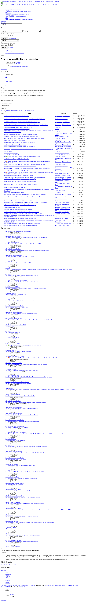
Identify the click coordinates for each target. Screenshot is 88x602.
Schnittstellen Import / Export (62, 153)
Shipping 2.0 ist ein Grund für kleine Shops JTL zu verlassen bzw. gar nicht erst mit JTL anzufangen (28, 149)
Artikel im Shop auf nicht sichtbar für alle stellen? (16, 116)
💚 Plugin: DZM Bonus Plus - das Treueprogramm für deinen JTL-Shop (22, 156)
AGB (7, 577)
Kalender (10, 564)
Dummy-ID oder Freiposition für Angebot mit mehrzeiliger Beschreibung (22, 223)
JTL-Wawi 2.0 (58, 131)
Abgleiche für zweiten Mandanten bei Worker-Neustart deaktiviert (20, 166)
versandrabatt (17, 66)
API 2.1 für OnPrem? (9, 221)
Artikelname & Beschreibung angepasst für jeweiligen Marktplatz (20, 218)
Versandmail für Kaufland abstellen (12, 154)
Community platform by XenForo (15, 585)
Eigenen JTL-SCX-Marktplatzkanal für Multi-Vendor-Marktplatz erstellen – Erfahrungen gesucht (27, 168)
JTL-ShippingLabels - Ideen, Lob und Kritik (16, 324)
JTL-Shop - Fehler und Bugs (61, 119)
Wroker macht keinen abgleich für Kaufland (14, 192)
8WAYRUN (22, 586)
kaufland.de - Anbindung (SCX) (62, 154)
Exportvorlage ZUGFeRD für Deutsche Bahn (14, 140)
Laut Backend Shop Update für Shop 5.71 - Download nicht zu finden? (21, 212)
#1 (6, 85)
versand (12, 66)
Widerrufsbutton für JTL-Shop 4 (12, 207)
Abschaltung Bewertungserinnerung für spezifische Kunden (18, 175)
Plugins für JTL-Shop (60, 138)
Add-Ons (33, 585)
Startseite (3, 564)
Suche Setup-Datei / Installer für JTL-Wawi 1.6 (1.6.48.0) (18, 127)
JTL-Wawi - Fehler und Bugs (61, 166)
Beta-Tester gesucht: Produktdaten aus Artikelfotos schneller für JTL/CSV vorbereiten (24, 194)
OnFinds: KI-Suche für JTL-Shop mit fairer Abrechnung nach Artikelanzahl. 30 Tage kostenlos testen (28, 220)
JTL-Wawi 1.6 (58, 127)
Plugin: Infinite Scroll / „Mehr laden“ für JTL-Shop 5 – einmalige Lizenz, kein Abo (24, 138)
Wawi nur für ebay (8, 151)
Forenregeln (8, 574)
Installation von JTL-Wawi (61, 199)
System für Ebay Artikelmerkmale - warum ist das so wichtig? (19, 142)
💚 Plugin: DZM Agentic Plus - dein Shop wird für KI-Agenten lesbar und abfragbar (24, 164)
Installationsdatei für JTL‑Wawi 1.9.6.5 (14, 199)
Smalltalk (57, 129)
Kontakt (14, 564)
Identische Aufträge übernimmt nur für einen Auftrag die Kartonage (20, 134)
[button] (2, 3)
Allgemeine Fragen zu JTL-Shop (62, 116)
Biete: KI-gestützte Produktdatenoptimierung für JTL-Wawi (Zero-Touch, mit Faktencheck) (26, 125)
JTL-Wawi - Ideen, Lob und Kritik (63, 223)
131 (6, 77)
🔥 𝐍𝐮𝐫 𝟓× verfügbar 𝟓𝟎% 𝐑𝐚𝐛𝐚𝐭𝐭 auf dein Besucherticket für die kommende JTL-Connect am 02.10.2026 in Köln (33, 357)
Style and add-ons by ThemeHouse (53, 585)
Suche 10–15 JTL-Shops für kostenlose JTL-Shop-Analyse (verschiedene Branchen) (24, 177)
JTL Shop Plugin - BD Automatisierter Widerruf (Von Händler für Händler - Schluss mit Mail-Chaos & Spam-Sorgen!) (34, 433)
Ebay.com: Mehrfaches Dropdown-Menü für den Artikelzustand (19, 146)
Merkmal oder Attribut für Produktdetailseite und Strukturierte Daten (21, 136)
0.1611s (12, 594)
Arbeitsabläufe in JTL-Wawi (61, 218)
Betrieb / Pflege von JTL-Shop (62, 136)
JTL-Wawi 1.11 (58, 140)
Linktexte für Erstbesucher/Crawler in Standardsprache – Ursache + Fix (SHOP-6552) (24, 119)
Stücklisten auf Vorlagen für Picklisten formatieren (16, 159)
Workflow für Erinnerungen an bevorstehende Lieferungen (20, 184)
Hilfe (7, 564)
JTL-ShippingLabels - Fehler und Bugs (15, 495)
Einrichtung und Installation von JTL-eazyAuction (17, 382)
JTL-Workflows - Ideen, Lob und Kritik (15, 426)
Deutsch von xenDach (70, 585)
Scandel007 (18, 62)
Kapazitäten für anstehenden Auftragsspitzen (15, 144)
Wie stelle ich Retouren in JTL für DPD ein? (15, 187)
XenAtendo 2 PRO (5, 586)
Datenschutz (8, 576)
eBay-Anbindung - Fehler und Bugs (63, 146)
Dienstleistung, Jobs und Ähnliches (63, 125)
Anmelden (3, 570)
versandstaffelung (24, 66)
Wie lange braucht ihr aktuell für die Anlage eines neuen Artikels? (19, 200)
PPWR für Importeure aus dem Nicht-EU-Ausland (16, 170)
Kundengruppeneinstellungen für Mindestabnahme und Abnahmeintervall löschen (23, 196)
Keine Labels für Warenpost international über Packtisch (18, 209)
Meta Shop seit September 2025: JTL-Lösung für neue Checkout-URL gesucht (23, 213)
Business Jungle (58, 170)
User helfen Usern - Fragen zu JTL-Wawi (15, 305)
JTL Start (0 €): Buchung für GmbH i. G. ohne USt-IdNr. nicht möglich (22, 122)
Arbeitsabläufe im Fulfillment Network (14, 483)
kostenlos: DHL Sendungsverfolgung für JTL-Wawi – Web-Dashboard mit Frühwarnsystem (26, 202)
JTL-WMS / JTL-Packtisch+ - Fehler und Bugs (16, 280)
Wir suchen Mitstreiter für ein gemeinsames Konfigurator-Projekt (20, 179)
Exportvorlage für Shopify (11, 153)
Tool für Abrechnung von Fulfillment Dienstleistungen (20, 205)
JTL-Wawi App (58, 200)
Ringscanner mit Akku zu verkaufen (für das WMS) (17, 129)
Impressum (8, 579)
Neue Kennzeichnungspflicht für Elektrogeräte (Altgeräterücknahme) (20, 225)
